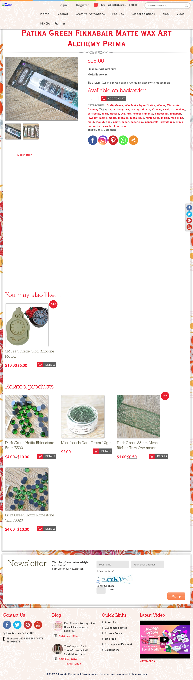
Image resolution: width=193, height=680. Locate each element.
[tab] (24, 154)
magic (103, 117)
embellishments (143, 113)
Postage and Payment (118, 644)
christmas (94, 113)
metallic (123, 117)
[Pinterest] (113, 140)
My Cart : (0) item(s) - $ (119, 5)
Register (82, 5)
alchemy (118, 109)
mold (91, 121)
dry (129, 113)
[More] (133, 140)
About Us (110, 622)
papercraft (152, 121)
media (112, 117)
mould (100, 121)
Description (24, 154)
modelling (177, 117)
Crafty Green (114, 105)
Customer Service (116, 627)
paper (125, 121)
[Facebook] (92, 140)
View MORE (146, 661)
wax (123, 126)
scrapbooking (111, 126)
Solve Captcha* (105, 571)
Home (44, 13)
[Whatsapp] (123, 140)
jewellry (92, 117)
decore (114, 113)
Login (63, 5)
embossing (161, 113)
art (127, 109)
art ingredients (140, 109)
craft (105, 113)
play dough (167, 121)
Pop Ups (118, 13)
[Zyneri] (7, 4)
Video (180, 13)
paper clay (137, 121)
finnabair (175, 113)
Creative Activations (90, 13)
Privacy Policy (113, 633)
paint (116, 121)
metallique (137, 117)
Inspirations (139, 673)
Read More (72, 663)
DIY (123, 113)
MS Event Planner (52, 23)
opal (108, 121)
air (109, 109)
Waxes (161, 105)
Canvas (156, 109)
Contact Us (112, 649)
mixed (165, 117)
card (166, 109)
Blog (166, 13)
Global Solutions (143, 13)
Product (62, 13)
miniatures (152, 117)
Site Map (110, 638)
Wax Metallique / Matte (140, 105)
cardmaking (178, 109)
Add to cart (116, 98)
